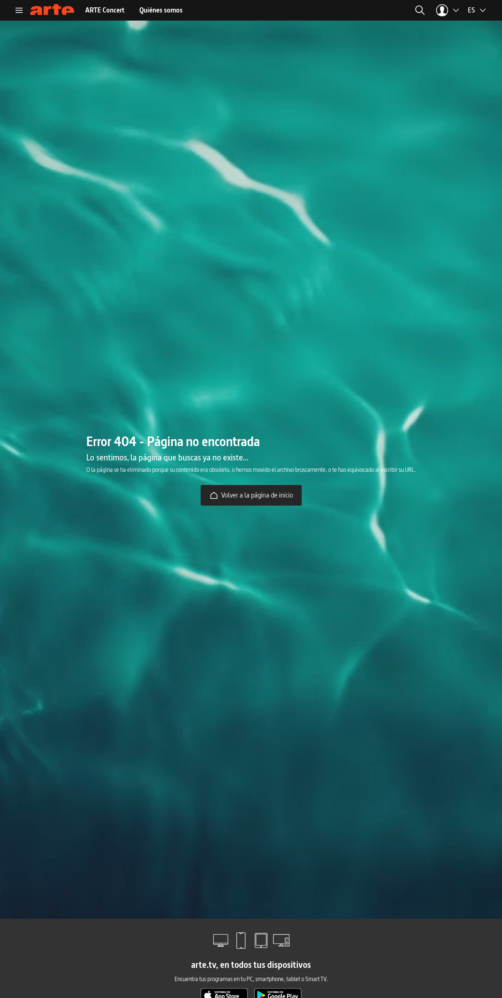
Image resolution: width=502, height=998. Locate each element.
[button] (355, 10)
